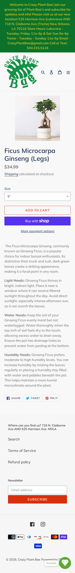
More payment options (37, 231)
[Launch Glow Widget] (65, 563)
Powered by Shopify (55, 559)
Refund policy (19, 462)
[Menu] (68, 71)
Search (14, 439)
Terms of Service (22, 450)
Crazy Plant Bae (29, 559)
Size (7, 189)
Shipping (11, 174)
